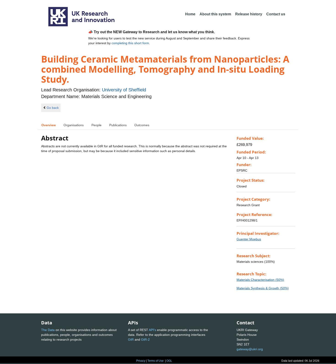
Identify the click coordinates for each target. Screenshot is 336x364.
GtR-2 (145, 339)
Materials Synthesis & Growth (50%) (263, 288)
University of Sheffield (124, 89)
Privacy (140, 360)
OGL (169, 360)
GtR (131, 339)
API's (152, 330)
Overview (48, 125)
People (96, 125)
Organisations (74, 125)
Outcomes (141, 125)
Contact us (275, 14)
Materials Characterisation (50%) (260, 280)
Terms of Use (155, 360)
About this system (215, 14)
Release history (248, 14)
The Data (48, 330)
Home (190, 14)
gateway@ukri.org (250, 349)
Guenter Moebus (249, 239)
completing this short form (130, 43)
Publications (118, 125)
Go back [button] (53, 107)
